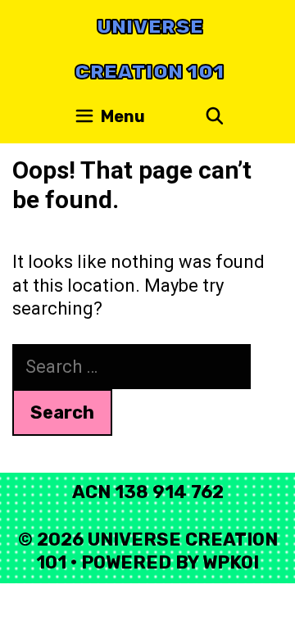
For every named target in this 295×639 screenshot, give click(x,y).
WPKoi (230, 562)
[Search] (215, 116)
